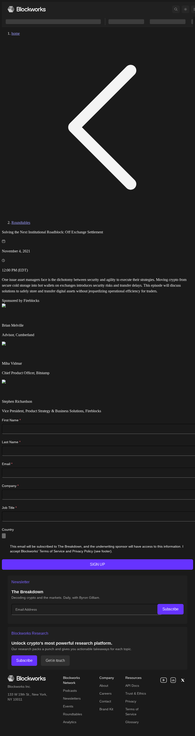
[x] (182, 680)
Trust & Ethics (135, 693)
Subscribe (170, 609)
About (103, 685)
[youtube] (163, 680)
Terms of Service (131, 711)
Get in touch (55, 660)
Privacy (130, 701)
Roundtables (20, 223)
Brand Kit (106, 709)
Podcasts (70, 690)
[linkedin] (173, 680)
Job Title (9, 508)
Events (68, 706)
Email (7, 464)
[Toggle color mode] (185, 9)
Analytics (69, 722)
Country (8, 529)
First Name (11, 420)
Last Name (11, 442)
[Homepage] (27, 9)
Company (10, 486)
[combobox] (4, 535)
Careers (105, 693)
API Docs (132, 685)
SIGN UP (97, 564)
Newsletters (72, 698)
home (15, 33)
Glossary (132, 722)
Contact (105, 701)
